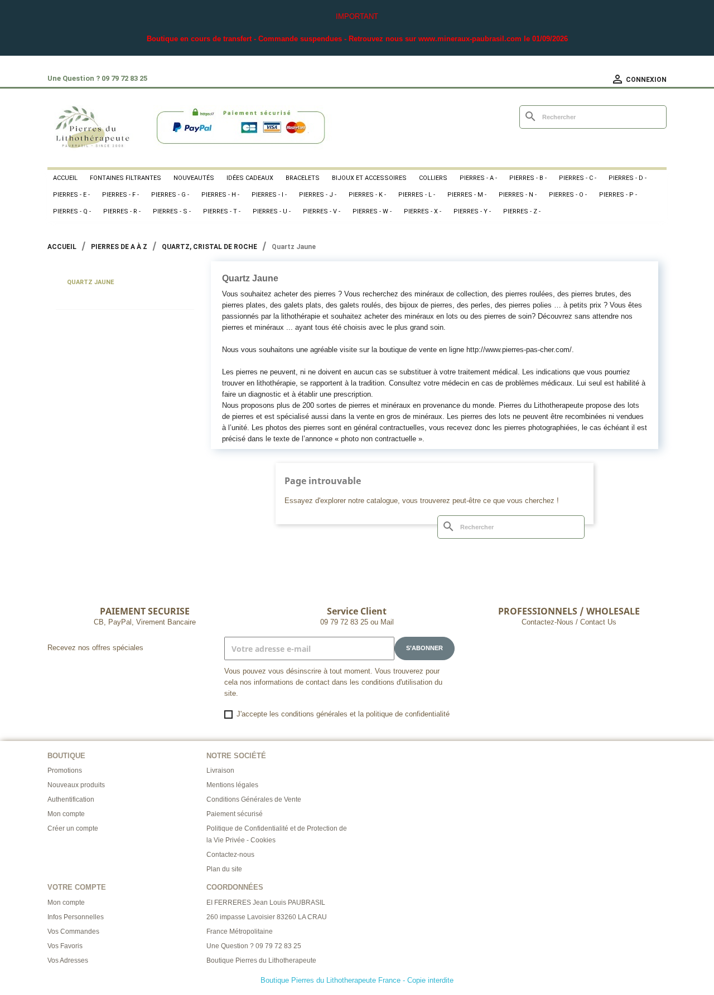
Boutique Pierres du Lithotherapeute (261, 960)
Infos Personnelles (75, 917)
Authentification (70, 799)
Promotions (64, 770)
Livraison (220, 770)
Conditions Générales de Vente (253, 799)
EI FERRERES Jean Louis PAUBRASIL (265, 902)
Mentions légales (232, 785)
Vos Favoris (65, 946)
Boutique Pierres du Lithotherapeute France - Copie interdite (357, 980)
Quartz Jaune (90, 282)
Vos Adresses (67, 960)
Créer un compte (72, 828)
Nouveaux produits (76, 785)
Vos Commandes (73, 931)
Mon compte (66, 814)
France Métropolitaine (239, 931)
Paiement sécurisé (234, 814)
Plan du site (224, 869)
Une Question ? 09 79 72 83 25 (253, 946)
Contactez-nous (230, 855)
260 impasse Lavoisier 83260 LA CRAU (266, 917)
